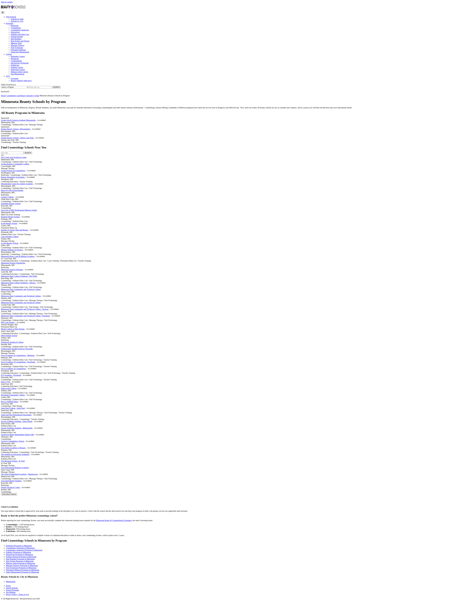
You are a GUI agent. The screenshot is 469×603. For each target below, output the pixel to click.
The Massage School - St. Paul (13, 461)
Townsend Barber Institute (11, 481)
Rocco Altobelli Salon (9, 402)
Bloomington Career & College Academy (17, 184)
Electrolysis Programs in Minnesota (19, 554)
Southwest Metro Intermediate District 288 (17, 435)
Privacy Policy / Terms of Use (17, 594)
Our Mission (11, 592)
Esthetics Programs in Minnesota (18, 552)
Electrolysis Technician (20, 63)
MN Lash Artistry (8, 322)
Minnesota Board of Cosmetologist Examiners (114, 520)
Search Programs (12, 590)
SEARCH (56, 87)
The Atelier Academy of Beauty (13, 448)
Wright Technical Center (10, 487)
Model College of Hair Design (13, 329)
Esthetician (15, 65)
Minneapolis (10, 582)
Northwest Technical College (12, 342)
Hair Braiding (16, 39)
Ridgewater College (9, 388)
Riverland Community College (13, 395)
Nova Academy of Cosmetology (13, 369)
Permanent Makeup (18, 50)
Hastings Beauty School (10, 217)
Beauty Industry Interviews (21, 81)
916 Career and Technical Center (13, 157)
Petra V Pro (6, 382)
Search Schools (12, 588)
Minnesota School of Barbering (13, 263)
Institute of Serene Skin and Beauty (15, 230)
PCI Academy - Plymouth (11, 375)
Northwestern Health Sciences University (17, 349)
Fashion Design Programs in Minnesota (21, 557)
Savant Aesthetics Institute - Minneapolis (17, 428)
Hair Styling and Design (20, 41)
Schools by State (17, 19)
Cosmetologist (16, 61)
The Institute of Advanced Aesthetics (15, 454)
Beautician (15, 59)
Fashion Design (17, 37)
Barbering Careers (18, 56)
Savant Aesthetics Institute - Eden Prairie (17, 421)
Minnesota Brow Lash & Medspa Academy (18, 256)
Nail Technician (17, 48)
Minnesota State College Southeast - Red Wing (19, 276)
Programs (9, 23)
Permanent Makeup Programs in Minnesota (22, 570)
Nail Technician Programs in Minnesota (21, 568)
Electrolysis (15, 32)
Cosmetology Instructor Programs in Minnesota (24, 550)
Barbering (14, 26)
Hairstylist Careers (18, 70)
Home (3, 96)
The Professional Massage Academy (15, 468)
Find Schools (11, 17)
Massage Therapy (17, 45)
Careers (9, 54)
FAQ (8, 76)
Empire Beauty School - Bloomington (16, 129)
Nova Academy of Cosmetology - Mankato (18, 355)
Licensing (14, 78)
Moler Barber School (9, 336)
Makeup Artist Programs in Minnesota (20, 563)
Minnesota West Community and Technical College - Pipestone (25, 316)
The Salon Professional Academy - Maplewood (19, 474)
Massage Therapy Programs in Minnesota (22, 565)
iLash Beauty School (9, 223)
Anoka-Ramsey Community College (15, 164)
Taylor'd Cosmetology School (12, 441)
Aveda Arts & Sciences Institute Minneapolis (18, 120)
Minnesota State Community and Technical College (21, 289)
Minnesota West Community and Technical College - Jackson (25, 309)
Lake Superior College (9, 237)
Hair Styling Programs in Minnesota (20, 561)
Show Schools (9, 494)
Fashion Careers (17, 67)
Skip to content (7, 2)
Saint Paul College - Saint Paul (13, 408)
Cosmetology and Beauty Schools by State (22, 96)
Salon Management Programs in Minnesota (22, 572)
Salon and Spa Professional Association (16, 415)
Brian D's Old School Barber (12, 190)
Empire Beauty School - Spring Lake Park (17, 138)
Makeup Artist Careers (19, 72)
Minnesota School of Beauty (12, 270)
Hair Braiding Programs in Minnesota (20, 559)
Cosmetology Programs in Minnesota (20, 548)
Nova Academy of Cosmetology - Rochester (18, 362)
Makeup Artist (16, 43)
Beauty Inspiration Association (13, 177)
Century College (7, 197)
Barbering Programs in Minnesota (19, 546)
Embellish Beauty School (11, 204)
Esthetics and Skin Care (20, 34)
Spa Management (17, 74)
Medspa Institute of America (12, 250)
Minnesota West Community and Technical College (21, 303)
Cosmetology (16, 28)
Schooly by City (17, 21)
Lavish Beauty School (10, 243)
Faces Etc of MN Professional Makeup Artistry (19, 210)
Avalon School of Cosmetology (13, 171)
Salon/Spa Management (20, 52)
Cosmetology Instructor (20, 30)
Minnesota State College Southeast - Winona (18, 283)
